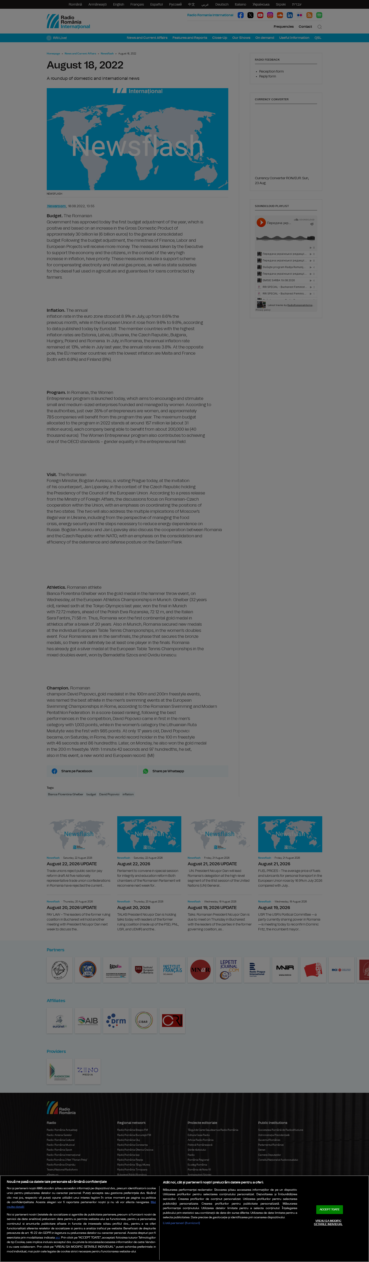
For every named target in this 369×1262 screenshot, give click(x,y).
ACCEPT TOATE (330, 1209)
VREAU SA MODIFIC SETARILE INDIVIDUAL (328, 1223)
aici (58, 1237)
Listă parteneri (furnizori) (181, 1223)
